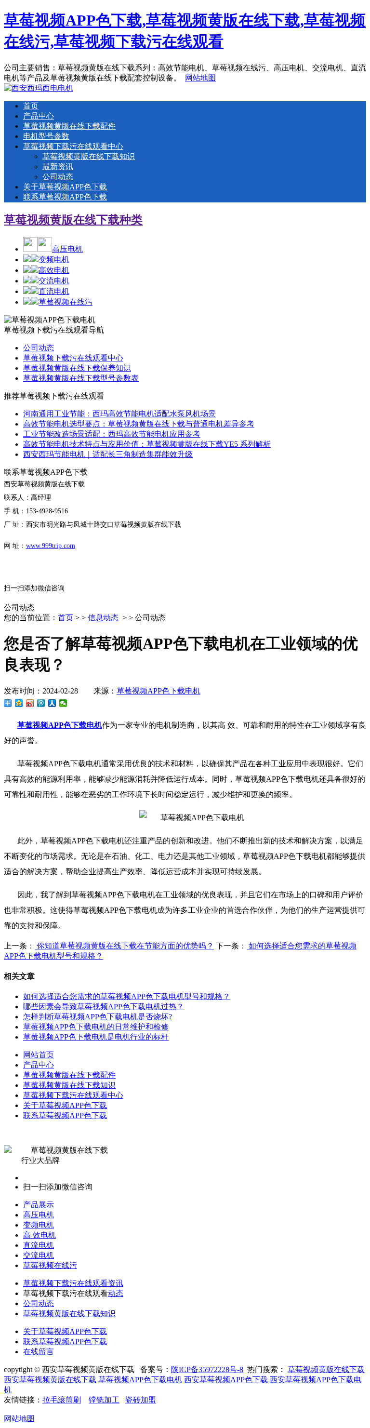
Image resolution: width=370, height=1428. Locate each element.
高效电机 (54, 270)
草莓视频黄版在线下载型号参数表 (81, 378)
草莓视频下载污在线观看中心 (73, 146)
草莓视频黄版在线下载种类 (73, 220)
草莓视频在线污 (65, 302)
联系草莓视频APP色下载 (65, 197)
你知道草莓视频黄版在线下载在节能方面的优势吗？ (124, 946)
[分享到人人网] (52, 703)
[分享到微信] (63, 703)
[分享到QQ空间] (19, 703)
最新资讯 (57, 166)
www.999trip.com (50, 545)
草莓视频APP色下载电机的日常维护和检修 (96, 1027)
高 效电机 (39, 1235)
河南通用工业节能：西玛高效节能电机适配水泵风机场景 (119, 414)
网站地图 (200, 78)
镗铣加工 (104, 1400)
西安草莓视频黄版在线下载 (50, 1379)
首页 (31, 106)
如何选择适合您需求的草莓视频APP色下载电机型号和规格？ (126, 996)
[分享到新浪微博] (30, 703)
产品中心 (38, 116)
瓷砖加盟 (140, 1400)
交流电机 (54, 281)
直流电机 (54, 291)
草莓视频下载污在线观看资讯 (73, 1283)
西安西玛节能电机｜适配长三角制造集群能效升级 (108, 454)
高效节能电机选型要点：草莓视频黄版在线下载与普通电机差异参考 (138, 424)
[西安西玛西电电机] (38, 88)
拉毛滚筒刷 (61, 1400)
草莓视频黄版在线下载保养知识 (77, 368)
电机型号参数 (46, 136)
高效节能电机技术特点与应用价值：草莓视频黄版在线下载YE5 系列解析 (147, 444)
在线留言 (38, 1352)
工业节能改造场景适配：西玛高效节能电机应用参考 (111, 434)
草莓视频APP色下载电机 (158, 691)
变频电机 (54, 259)
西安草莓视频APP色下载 (226, 1379)
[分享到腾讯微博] (41, 703)
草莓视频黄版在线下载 (326, 1369)
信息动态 (103, 618)
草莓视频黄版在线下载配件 (69, 126)
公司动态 (57, 177)
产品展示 (38, 1205)
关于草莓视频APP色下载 (65, 187)
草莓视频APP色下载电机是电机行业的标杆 (96, 1037)
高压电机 (67, 249)
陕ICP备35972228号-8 (207, 1369)
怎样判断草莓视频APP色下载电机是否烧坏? (97, 1017)
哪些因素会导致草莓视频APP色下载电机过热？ (103, 1006)
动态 (115, 1293)
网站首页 (38, 1055)
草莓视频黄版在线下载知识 (88, 156)
